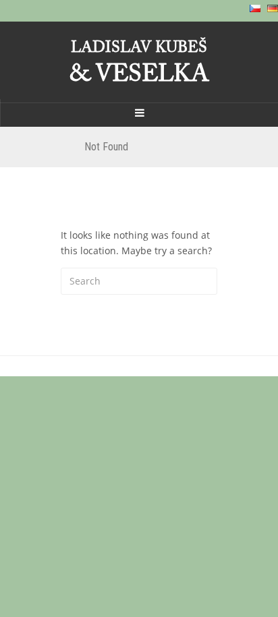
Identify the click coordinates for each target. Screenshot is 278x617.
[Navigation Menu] (139, 112)
